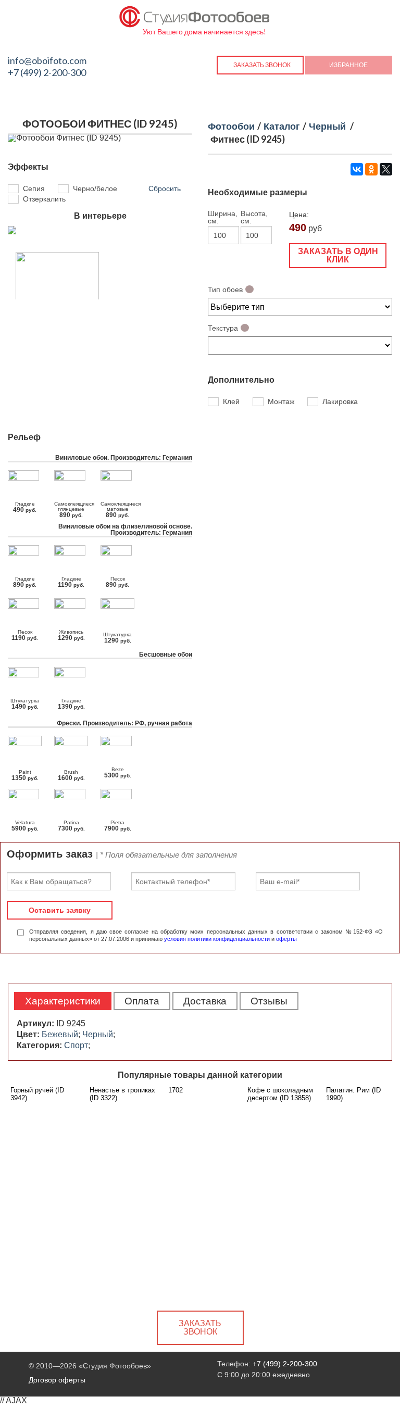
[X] (386, 169)
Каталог (282, 126)
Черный (327, 126)
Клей (231, 402)
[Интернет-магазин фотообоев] (195, 14)
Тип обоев (225, 289)
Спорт (76, 1045)
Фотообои (231, 126)
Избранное (348, 65)
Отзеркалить (44, 199)
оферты (286, 939)
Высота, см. (254, 217)
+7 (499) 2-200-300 (47, 72)
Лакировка (340, 402)
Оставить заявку (60, 910)
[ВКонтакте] (357, 169)
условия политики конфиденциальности (217, 939)
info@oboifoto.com (47, 60)
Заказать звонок (262, 65)
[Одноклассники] (371, 169)
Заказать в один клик (338, 255)
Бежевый (60, 1034)
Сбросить (164, 188)
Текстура (223, 328)
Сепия (34, 188)
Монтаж (281, 402)
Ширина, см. (223, 217)
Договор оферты (57, 1380)
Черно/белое (95, 188)
